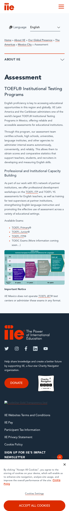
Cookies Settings (34, 494)
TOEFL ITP (32, 192)
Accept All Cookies (34, 505)
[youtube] (45, 348)
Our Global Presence (40, 40)
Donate (16, 383)
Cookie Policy (13, 444)
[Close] (65, 464)
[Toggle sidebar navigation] (62, 59)
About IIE (19, 40)
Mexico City (25, 44)
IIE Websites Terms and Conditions (27, 415)
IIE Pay (8, 422)
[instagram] (17, 348)
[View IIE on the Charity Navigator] (46, 383)
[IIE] (27, 332)
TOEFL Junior (20, 232)
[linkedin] (35, 348)
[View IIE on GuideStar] (25, 403)
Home (7, 40)
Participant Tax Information (22, 430)
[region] (34, 485)
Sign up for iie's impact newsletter (24, 455)
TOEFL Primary (20, 227)
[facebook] (26, 348)
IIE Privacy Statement (18, 437)
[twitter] (6, 348)
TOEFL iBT (44, 296)
